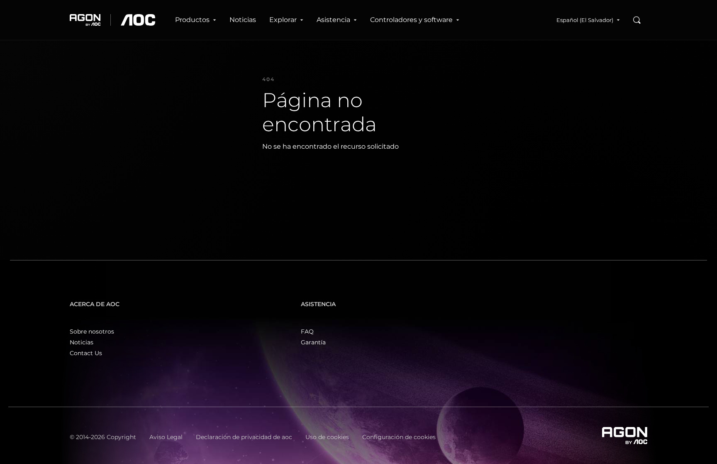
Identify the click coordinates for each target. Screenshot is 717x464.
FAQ (307, 331)
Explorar (283, 20)
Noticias (242, 20)
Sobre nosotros (92, 331)
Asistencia (333, 20)
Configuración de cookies (399, 437)
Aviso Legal (166, 437)
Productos (192, 20)
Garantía (313, 342)
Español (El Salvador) (584, 20)
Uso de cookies (327, 437)
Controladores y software (411, 20)
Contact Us (86, 353)
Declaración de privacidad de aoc (244, 437)
